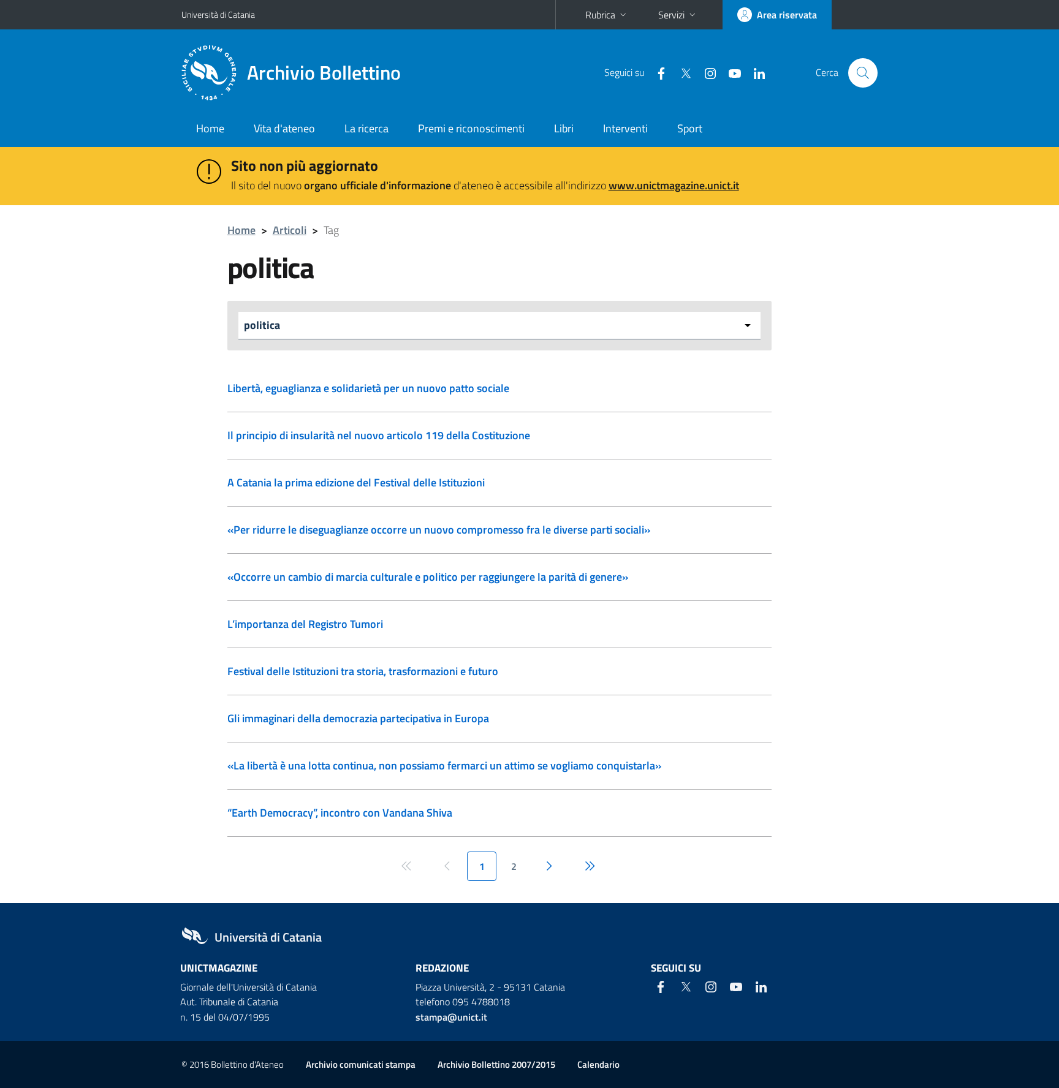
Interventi (625, 128)
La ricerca (366, 128)
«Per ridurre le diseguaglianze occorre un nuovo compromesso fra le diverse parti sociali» (438, 529)
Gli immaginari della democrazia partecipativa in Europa (358, 718)
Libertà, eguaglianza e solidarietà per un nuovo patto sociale (368, 388)
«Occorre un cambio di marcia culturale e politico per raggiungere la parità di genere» (427, 577)
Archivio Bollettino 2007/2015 (496, 1064)
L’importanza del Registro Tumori (305, 624)
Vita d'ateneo (284, 128)
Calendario (598, 1064)
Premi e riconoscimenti (471, 128)
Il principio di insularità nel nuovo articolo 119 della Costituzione (378, 435)
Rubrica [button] (600, 14)
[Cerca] (863, 73)
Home (210, 128)
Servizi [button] (671, 14)
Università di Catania (218, 14)
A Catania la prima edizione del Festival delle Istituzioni (356, 482)
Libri (564, 128)
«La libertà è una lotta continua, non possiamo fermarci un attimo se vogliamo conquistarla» (444, 765)
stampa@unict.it (451, 1017)
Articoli (289, 230)
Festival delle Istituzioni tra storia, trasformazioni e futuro (362, 671)
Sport (689, 128)
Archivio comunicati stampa (361, 1064)
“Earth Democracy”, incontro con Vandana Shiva (339, 812)
